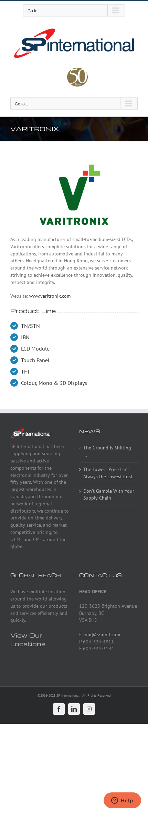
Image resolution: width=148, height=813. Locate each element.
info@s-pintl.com (101, 634)
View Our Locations (27, 639)
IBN (25, 337)
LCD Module (35, 348)
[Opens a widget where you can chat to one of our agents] (122, 801)
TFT (25, 371)
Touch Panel (35, 360)
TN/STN (30, 325)
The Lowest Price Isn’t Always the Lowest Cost (108, 473)
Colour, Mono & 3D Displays (54, 382)
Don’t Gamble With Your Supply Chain (108, 494)
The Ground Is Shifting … (107, 451)
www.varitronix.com (50, 296)
